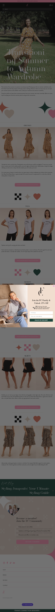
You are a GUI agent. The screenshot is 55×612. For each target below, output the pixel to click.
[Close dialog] (53, 286)
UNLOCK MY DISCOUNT (41, 320)
